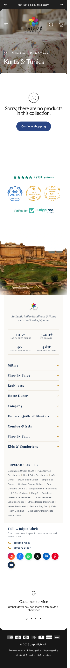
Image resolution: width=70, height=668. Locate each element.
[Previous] (5, 4)
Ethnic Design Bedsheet (41, 501)
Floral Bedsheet (43, 497)
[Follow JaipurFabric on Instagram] (11, 556)
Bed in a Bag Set (39, 506)
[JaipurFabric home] (34, 307)
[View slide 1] (26, 618)
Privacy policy (34, 650)
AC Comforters (19, 493)
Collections (18, 53)
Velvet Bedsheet (17, 506)
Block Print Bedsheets (35, 475)
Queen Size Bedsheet (19, 497)
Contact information (25, 655)
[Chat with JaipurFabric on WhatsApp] (28, 556)
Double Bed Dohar (28, 479)
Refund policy (44, 655)
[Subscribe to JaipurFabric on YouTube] (11, 564)
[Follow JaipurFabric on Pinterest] (55, 556)
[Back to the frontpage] (5, 53)
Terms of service (17, 650)
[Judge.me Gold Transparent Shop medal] (33, 193)
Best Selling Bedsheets (40, 510)
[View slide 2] (31, 618)
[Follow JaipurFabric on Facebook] (20, 556)
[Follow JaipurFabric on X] (37, 556)
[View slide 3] (36, 618)
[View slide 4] (40, 618)
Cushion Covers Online (30, 484)
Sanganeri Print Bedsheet (43, 488)
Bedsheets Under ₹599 (21, 470)
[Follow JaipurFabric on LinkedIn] (46, 556)
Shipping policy (50, 650)
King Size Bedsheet (41, 493)
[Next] (61, 4)
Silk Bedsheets (16, 501)
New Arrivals (14, 515)
